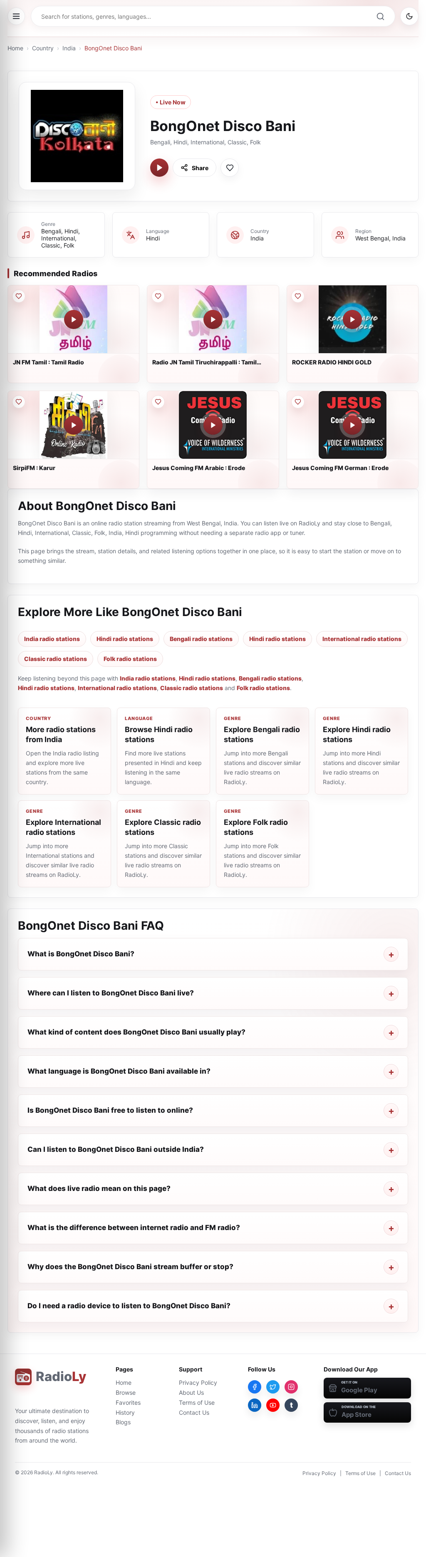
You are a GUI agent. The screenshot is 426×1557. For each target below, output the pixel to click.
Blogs (123, 1422)
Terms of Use (197, 1402)
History (125, 1412)
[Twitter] (273, 1387)
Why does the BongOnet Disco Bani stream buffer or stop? (130, 1266)
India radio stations (52, 638)
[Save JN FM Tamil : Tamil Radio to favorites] (18, 296)
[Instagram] (291, 1387)
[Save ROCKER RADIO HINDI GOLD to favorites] (298, 296)
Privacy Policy (198, 1382)
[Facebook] (254, 1387)
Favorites (128, 1402)
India (69, 48)
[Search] (380, 16)
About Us (191, 1392)
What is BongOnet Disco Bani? (80, 954)
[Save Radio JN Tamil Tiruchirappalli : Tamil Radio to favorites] (158, 296)
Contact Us (194, 1412)
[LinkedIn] (254, 1405)
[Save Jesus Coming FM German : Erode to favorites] (298, 401)
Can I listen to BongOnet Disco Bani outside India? (115, 1149)
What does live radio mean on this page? (99, 1188)
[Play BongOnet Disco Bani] (159, 167)
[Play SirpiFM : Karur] (73, 425)
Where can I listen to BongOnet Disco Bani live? (110, 993)
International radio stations (361, 638)
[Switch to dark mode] (409, 16)
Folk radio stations (130, 658)
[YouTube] (273, 1405)
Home (15, 48)
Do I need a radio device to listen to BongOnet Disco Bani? (128, 1306)
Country (43, 48)
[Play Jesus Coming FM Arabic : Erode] (213, 425)
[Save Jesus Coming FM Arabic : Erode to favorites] (158, 401)
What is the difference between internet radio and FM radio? (133, 1227)
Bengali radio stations (201, 638)
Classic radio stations (55, 658)
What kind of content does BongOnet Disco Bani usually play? (136, 1032)
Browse (126, 1392)
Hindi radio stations (125, 638)
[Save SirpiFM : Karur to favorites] (18, 401)
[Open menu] (16, 16)
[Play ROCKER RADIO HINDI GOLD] (352, 319)
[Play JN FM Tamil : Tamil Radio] (73, 319)
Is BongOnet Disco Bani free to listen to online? (110, 1110)
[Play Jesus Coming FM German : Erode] (352, 425)
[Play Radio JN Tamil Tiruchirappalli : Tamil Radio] (213, 319)
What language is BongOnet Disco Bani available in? (119, 1071)
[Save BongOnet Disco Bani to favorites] (229, 167)
